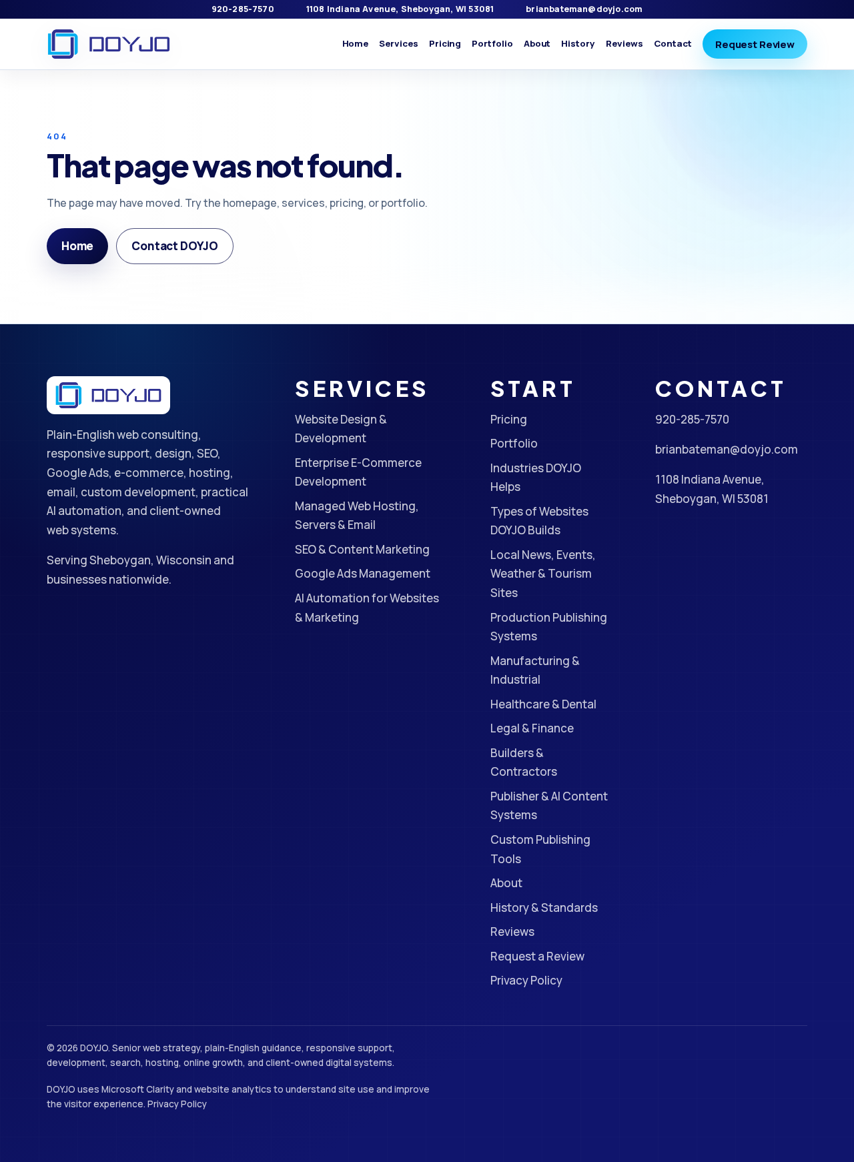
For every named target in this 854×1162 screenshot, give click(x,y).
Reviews (624, 43)
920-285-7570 (242, 9)
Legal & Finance (532, 728)
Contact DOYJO (174, 245)
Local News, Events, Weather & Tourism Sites (543, 573)
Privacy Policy (526, 980)
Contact (673, 43)
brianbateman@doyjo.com (584, 9)
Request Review (755, 44)
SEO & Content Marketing (362, 549)
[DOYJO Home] (109, 44)
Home (355, 43)
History (578, 43)
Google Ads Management (362, 573)
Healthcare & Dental (543, 704)
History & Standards (544, 907)
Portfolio (492, 43)
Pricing (445, 43)
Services (398, 43)
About (537, 43)
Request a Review (537, 956)
